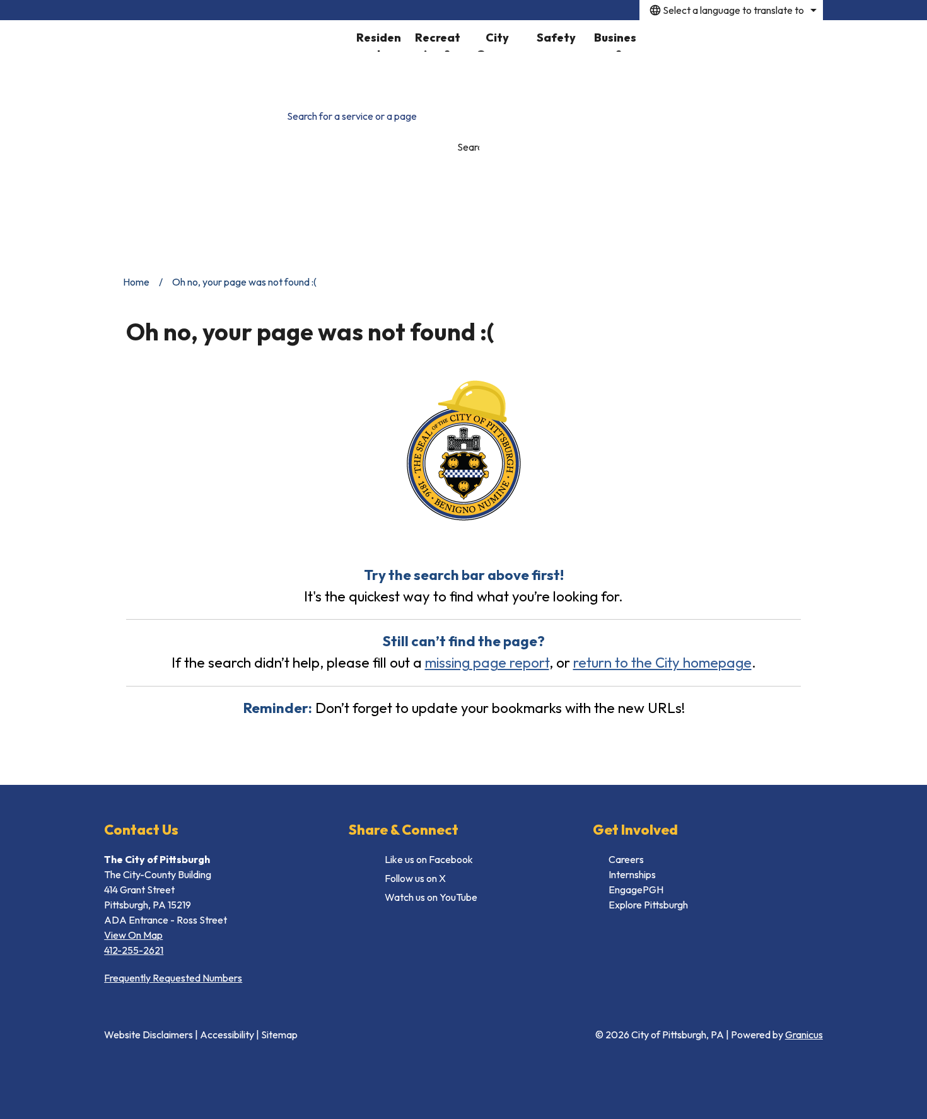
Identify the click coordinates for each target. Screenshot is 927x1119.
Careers (626, 859)
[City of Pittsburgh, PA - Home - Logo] (226, 57)
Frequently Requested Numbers (173, 977)
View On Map (133, 935)
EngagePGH (636, 889)
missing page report (487, 662)
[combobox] (731, 10)
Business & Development (615, 41)
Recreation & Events (437, 41)
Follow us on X (415, 878)
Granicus (804, 1034)
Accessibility (227, 1034)
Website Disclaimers (148, 1034)
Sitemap (279, 1034)
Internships (632, 874)
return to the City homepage (662, 662)
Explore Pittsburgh (648, 904)
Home (136, 281)
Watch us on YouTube (431, 897)
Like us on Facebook (429, 859)
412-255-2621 (133, 950)
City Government (497, 41)
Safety (556, 37)
